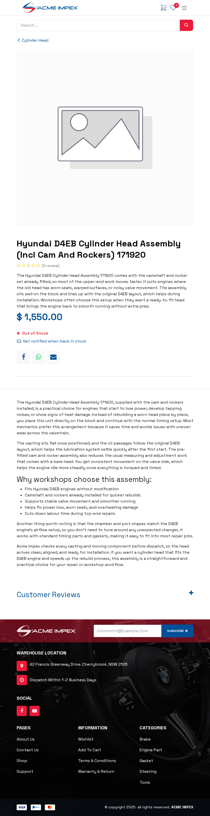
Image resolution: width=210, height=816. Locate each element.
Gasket (146, 760)
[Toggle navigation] (184, 7)
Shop (22, 760)
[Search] (186, 25)
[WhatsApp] (39, 357)
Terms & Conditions (97, 760)
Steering (148, 771)
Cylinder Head (35, 40)
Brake (145, 739)
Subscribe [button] (175, 631)
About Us (26, 739)
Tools (145, 782)
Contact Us (28, 750)
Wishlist (85, 739)
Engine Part (151, 750)
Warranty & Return (96, 771)
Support (25, 771)
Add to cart (89, 750)
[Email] (53, 357)
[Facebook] (23, 357)
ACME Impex (182, 807)
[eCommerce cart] (163, 8)
